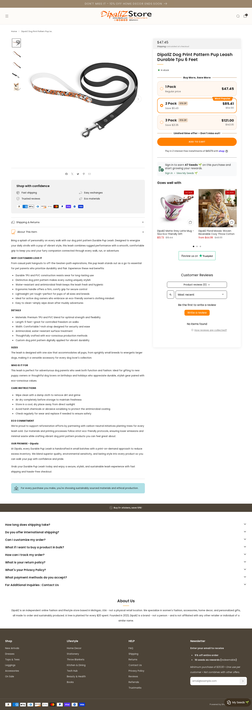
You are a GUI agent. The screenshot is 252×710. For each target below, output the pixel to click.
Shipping (161, 46)
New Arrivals (12, 648)
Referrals (134, 682)
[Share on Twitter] (78, 174)
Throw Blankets (75, 659)
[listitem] (126, 508)
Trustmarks (135, 687)
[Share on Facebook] (66, 174)
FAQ (131, 648)
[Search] (238, 16)
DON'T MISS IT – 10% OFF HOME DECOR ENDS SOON (123, 4)
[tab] (193, 246)
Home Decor (74, 648)
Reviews (133, 676)
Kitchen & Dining (76, 665)
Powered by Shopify (219, 704)
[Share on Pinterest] (83, 174)
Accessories (12, 670)
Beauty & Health (76, 676)
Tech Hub (72, 670)
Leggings (10, 665)
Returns (133, 659)
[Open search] (170, 295)
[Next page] (236, 208)
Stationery (73, 654)
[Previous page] (157, 208)
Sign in (169, 173)
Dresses (9, 654)
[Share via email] (89, 174)
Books (70, 682)
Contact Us (135, 665)
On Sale (9, 676)
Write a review (197, 313)
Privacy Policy (136, 670)
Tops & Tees (12, 659)
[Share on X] (72, 174)
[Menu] (7, 16)
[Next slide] (138, 99)
